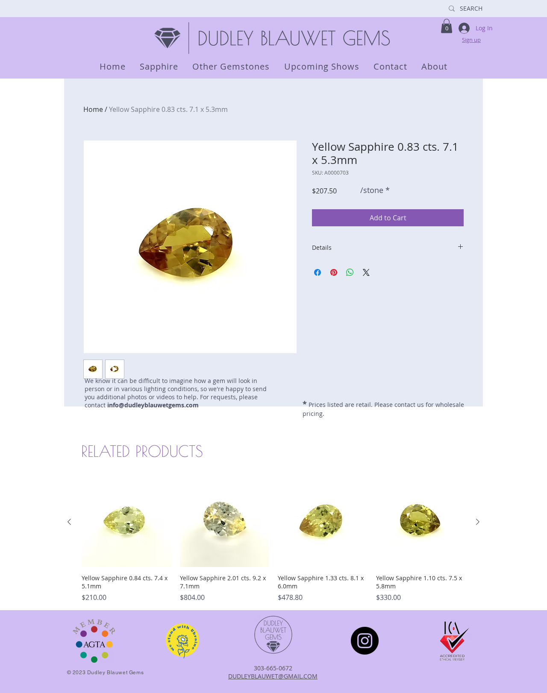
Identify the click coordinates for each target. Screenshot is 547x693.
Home (93, 109)
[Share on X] (366, 272)
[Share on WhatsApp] (350, 272)
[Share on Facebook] (317, 272)
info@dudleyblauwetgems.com (153, 405)
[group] (273, 540)
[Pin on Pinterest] (334, 272)
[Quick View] (126, 522)
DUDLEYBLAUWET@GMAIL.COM (273, 676)
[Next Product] (478, 522)
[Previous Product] (69, 522)
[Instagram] (365, 641)
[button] (447, 26)
